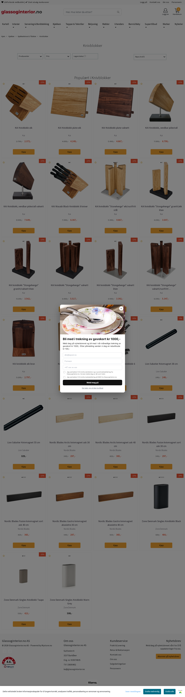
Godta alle (169, 691)
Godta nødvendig (152, 691)
